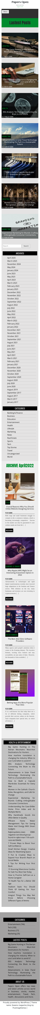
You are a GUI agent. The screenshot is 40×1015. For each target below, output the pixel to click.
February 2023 (13, 286)
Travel (9, 450)
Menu (5, 12)
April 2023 (11, 280)
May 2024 (11, 267)
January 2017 (12, 402)
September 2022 (14, 302)
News (9, 435)
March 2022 (12, 320)
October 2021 (13, 336)
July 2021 (11, 345)
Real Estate (12, 438)
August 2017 (12, 396)
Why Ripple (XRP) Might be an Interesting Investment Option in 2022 (20, 572)
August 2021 (12, 342)
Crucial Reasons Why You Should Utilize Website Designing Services (20, 507)
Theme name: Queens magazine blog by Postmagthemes (21, 1005)
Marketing (6, 136)
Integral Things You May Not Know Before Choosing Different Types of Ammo (21, 898)
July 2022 (11, 308)
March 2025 (12, 261)
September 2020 (14, 377)
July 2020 (11, 383)
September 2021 (14, 339)
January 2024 (12, 270)
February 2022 (13, 323)
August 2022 (12, 305)
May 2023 (11, 276)
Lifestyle (5, 45)
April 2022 (11, 317)
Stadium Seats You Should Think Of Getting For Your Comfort (21, 889)
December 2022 (13, 292)
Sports (10, 441)
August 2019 (12, 389)
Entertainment (13, 422)
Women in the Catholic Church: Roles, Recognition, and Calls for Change (20, 203)
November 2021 (14, 333)
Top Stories (12, 447)
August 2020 (12, 380)
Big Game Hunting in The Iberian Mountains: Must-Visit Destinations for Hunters (20, 51)
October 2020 (13, 374)
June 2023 (11, 273)
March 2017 (12, 399)
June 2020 (11, 386)
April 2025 (11, 258)
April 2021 (11, 355)
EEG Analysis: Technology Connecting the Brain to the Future (20, 113)
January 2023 (12, 289)
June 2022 (11, 311)
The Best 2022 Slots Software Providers (20, 640)
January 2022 (12, 327)
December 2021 (13, 330)
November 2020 (14, 371)
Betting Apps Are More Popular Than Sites (20, 703)
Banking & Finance (15, 413)
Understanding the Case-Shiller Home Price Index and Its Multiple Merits (21, 809)
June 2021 (11, 349)
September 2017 (14, 392)
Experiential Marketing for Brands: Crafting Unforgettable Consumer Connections (20, 234)
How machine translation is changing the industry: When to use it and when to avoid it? (20, 81)
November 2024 (14, 264)
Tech (9, 444)
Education (6, 76)
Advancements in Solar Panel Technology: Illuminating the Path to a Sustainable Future (20, 142)
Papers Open (20, 2)
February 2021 (13, 361)
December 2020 (13, 367)
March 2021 (12, 358)
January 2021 (12, 364)
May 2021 (11, 352)
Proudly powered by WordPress (16, 1002)
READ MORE (9, 530)
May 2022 (11, 314)
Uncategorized (13, 453)
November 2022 (14, 295)
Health (5, 108)
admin (10, 56)
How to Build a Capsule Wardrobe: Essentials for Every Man (20, 173)
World (9, 457)
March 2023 (12, 283)
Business (11, 416)
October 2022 (13, 298)
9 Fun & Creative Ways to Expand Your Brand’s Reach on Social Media (21, 858)
